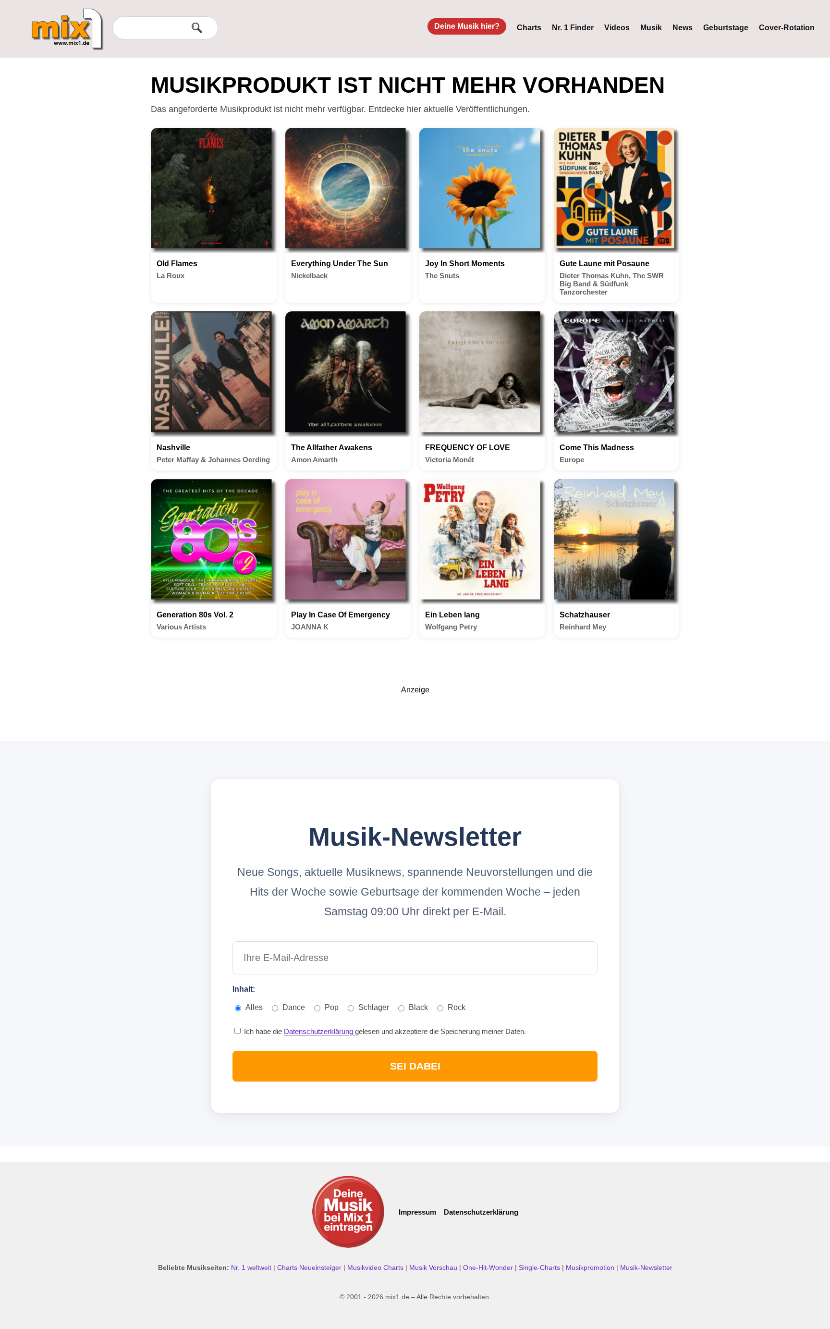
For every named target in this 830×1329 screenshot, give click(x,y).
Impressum (417, 1212)
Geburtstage (725, 28)
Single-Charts (540, 1267)
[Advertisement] (415, 716)
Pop (332, 1007)
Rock (456, 1007)
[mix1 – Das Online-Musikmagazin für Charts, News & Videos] (63, 22)
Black (418, 1007)
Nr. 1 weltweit (252, 1267)
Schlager (373, 1007)
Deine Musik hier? (467, 26)
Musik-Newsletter (646, 1267)
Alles (254, 1007)
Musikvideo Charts (376, 1267)
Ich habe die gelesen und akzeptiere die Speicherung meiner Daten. (384, 1031)
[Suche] (197, 28)
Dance (293, 1007)
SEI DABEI (415, 1065)
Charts (529, 28)
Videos (617, 28)
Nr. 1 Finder (573, 28)
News (682, 28)
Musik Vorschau (434, 1267)
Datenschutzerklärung (319, 1031)
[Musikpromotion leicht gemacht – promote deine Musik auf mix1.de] (348, 1212)
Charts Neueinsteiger (310, 1267)
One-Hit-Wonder (489, 1267)
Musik (651, 28)
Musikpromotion (591, 1267)
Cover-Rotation (787, 28)
